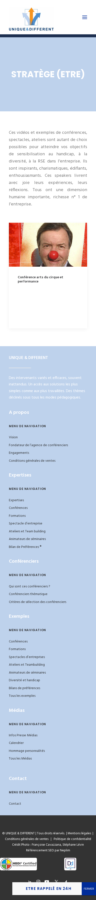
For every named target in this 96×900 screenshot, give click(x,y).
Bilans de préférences (24, 688)
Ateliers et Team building (27, 531)
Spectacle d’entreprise (25, 523)
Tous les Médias (20, 758)
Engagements (19, 453)
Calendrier (16, 743)
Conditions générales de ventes (32, 460)
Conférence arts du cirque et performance (40, 279)
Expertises (16, 500)
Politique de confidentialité (71, 839)
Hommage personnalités (27, 751)
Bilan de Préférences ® (25, 547)
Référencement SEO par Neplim (48, 850)
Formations (17, 516)
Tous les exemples (22, 696)
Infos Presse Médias (23, 735)
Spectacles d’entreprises (27, 657)
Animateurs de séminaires (27, 539)
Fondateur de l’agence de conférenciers (38, 445)
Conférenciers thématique (28, 594)
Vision (13, 437)
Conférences (18, 508)
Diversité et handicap (24, 680)
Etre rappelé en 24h (48, 888)
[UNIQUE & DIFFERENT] (31, 17)
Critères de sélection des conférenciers (37, 602)
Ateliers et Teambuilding (27, 664)
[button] (84, 17)
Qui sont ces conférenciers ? (29, 586)
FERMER (89, 888)
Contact (15, 803)
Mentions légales (79, 833)
